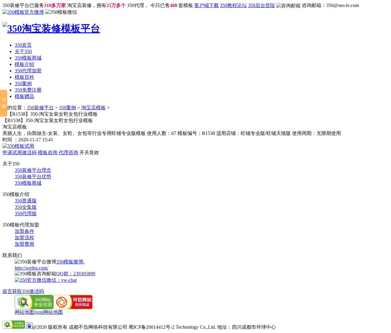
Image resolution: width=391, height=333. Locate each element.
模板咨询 (47, 152)
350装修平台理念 (33, 170)
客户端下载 (206, 5)
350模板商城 (28, 57)
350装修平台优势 (33, 176)
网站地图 (24, 312)
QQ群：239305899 (75, 273)
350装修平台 (40, 107)
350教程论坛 (233, 5)
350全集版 (26, 207)
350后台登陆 (261, 5)
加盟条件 (24, 231)
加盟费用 (24, 244)
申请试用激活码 (19, 152)
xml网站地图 (49, 312)
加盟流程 (24, 237)
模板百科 (24, 77)
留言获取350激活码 (23, 291)
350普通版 (26, 200)
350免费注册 (28, 89)
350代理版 (26, 213)
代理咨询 (68, 152)
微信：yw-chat (61, 280)
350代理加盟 (28, 70)
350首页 (23, 45)
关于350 (23, 51)
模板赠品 (24, 96)
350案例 (23, 83)
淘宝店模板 (93, 107)
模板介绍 (24, 64)
